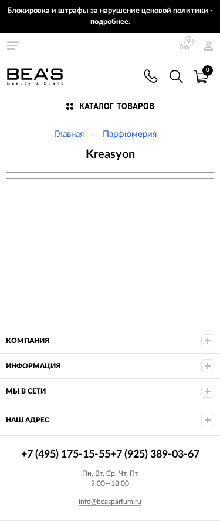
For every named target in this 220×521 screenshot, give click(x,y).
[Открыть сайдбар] (13, 45)
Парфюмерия (130, 134)
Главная (69, 134)
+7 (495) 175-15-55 (151, 76)
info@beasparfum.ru (110, 501)
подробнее (109, 22)
